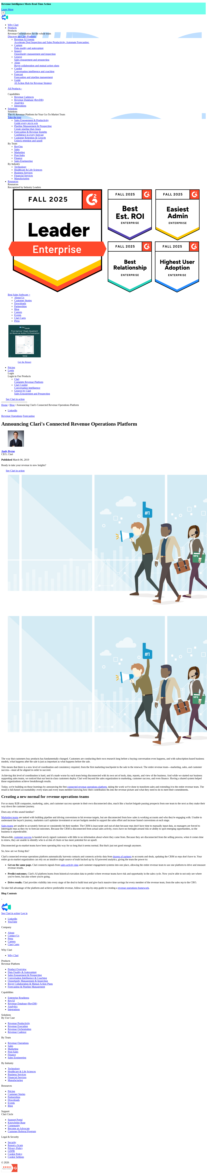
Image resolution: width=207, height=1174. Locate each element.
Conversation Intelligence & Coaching (27, 978)
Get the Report (24, 362)
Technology (20, 166)
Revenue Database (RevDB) (29, 100)
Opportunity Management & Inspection (28, 981)
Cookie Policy (15, 1154)
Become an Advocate (19, 1128)
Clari (28, 380)
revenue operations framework (133, 888)
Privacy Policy (15, 1148)
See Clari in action (15, 399)
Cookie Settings (16, 1157)
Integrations (20, 105)
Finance (18, 158)
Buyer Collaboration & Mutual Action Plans (30, 983)
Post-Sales (19, 155)
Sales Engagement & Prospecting (25, 975)
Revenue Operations (11, 416)
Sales (17, 149)
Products (12, 27)
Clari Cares (20, 318)
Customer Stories (23, 300)
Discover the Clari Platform (22, 36)
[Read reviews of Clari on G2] (9, 1171)
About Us (19, 297)
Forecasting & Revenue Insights (30, 133)
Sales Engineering (23, 161)
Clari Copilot (27, 386)
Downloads (20, 303)
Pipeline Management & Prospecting (33, 127)
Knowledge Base (16, 1122)
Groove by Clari (32, 392)
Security (12, 1142)
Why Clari (13, 24)
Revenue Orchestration (19, 1029)
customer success (23, 837)
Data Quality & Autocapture (22, 972)
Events (17, 315)
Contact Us (13, 935)
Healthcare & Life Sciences (28, 169)
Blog (16, 309)
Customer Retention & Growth (30, 139)
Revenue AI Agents (51, 41)
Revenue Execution (18, 1026)
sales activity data (69, 865)
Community (14, 1125)
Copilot (34, 70)
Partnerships (20, 306)
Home (4, 405)
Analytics (19, 102)
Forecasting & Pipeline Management (26, 986)
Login (11, 370)
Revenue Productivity (19, 1023)
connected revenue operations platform (87, 786)
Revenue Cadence (17, 1032)
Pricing (11, 367)
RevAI (11, 1000)
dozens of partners (122, 856)
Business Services (23, 172)
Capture (29, 47)
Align (36, 64)
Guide (33, 81)
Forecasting (29, 416)
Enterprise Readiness (18, 997)
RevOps (18, 146)
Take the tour (14, 117)
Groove (31, 58)
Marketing (19, 152)
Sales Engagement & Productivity (31, 122)
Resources (13, 181)
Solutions (12, 108)
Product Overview (17, 969)
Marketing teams (9, 817)
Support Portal (15, 1119)
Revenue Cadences (24, 97)
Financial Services (23, 175)
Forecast (33, 76)
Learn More (7, 9)
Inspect (35, 52)
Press (17, 321)
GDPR (11, 1151)
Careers (18, 312)
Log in (24, 913)
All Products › (15, 88)
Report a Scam (15, 1145)
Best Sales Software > (19, 294)
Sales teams (7, 825)
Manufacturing (21, 178)
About (11, 932)
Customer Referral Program (22, 1131)
